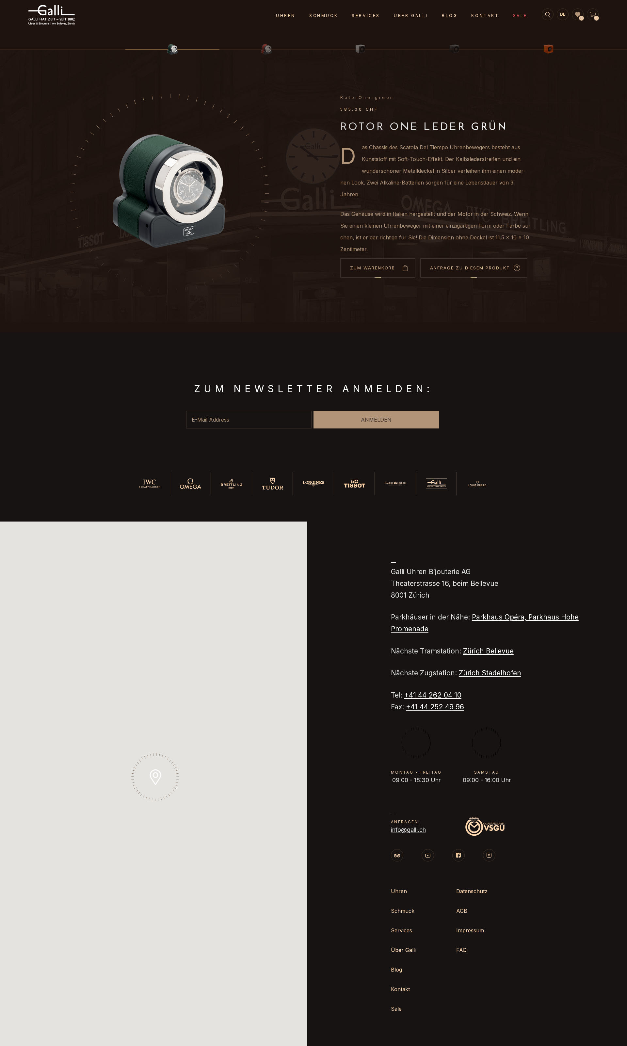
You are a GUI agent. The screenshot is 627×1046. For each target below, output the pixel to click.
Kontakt (485, 15)
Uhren (286, 15)
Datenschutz (472, 891)
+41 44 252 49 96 (435, 707)
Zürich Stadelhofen (490, 673)
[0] (577, 14)
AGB (461, 911)
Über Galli (411, 15)
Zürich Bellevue (488, 651)
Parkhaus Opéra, (500, 617)
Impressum (470, 930)
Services (366, 15)
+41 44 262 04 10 (432, 695)
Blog (450, 15)
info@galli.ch (408, 829)
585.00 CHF (359, 109)
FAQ (461, 950)
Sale (520, 15)
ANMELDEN (376, 419)
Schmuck (323, 15)
